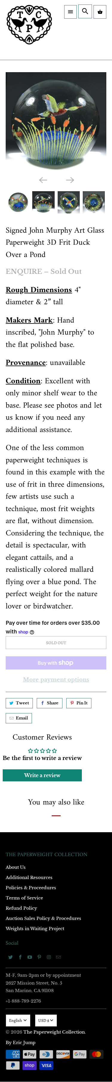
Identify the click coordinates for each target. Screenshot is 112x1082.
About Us (16, 867)
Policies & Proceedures (31, 887)
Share (53, 703)
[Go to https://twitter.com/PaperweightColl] (10, 957)
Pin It (82, 703)
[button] (70, 12)
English (16, 1020)
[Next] (69, 179)
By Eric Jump (21, 1042)
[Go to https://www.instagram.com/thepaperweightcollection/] (48, 957)
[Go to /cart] (99, 12)
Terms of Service (24, 898)
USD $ (43, 1020)
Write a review (42, 775)
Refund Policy (21, 908)
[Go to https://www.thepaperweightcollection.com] (29, 30)
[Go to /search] (85, 11)
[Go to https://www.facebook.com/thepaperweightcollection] (20, 957)
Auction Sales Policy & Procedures (43, 918)
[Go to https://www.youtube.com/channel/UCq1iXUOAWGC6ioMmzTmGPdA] (29, 957)
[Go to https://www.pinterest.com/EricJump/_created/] (39, 957)
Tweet (22, 703)
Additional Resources (29, 877)
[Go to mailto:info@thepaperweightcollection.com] (58, 957)
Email (22, 718)
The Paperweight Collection (54, 1032)
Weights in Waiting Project (35, 928)
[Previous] (42, 179)
